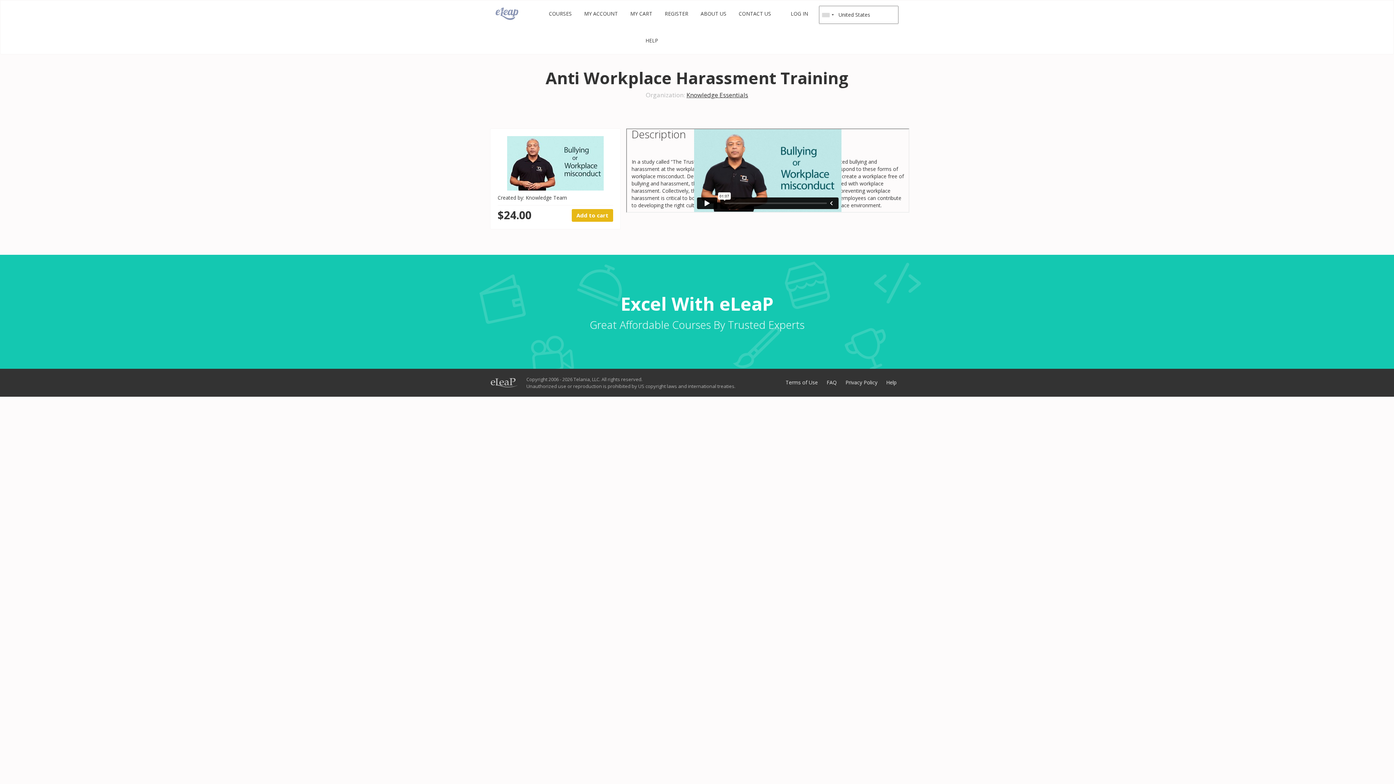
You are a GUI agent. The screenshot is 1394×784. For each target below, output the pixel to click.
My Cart (641, 13)
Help (651, 40)
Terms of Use (802, 382)
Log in (799, 13)
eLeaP (507, 14)
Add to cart (592, 215)
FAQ (832, 382)
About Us (713, 13)
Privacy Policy (861, 382)
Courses (560, 13)
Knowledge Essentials (717, 95)
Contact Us (755, 13)
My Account (601, 13)
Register (676, 13)
